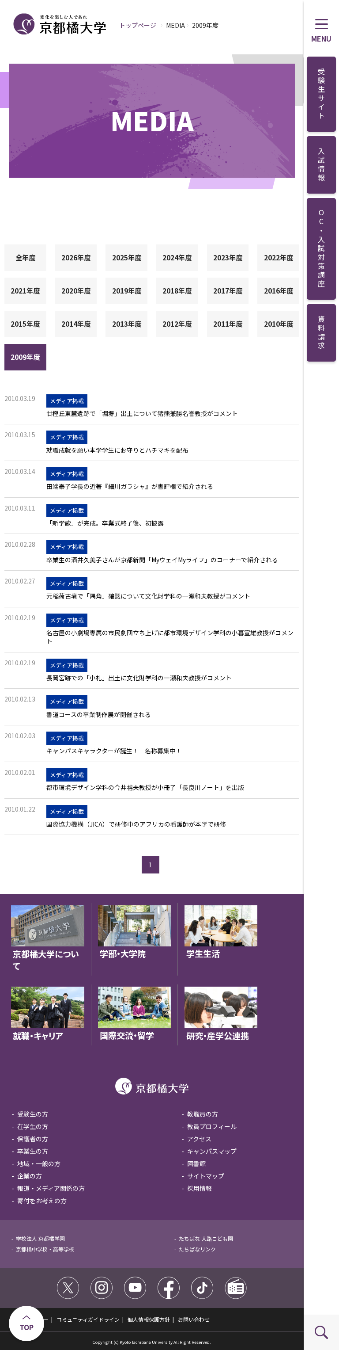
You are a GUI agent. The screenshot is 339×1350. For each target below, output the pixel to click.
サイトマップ (205, 1175)
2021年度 (25, 290)
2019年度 (126, 290)
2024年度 (177, 257)
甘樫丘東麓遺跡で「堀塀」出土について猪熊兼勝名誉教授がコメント (142, 413)
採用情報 (199, 1188)
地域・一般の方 (38, 1163)
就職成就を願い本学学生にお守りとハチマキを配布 (117, 450)
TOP (26, 1327)
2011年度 (227, 323)
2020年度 (75, 290)
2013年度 (126, 323)
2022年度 (278, 257)
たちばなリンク (197, 1249)
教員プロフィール (212, 1126)
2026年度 (75, 257)
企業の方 (29, 1175)
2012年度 (177, 323)
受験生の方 (32, 1114)
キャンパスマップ (212, 1151)
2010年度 (278, 323)
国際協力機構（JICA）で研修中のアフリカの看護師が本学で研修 (136, 824)
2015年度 (25, 323)
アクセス (199, 1138)
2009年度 (25, 357)
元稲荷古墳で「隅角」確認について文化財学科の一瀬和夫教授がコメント (148, 596)
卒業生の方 (32, 1151)
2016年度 (278, 290)
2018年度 (177, 290)
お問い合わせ (194, 1319)
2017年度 (227, 290)
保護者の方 (32, 1138)
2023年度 (227, 257)
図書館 (196, 1163)
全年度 (25, 257)
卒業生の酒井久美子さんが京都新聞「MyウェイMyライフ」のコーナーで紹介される (162, 560)
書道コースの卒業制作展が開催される (98, 714)
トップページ (137, 25)
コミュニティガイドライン (88, 1319)
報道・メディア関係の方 (51, 1188)
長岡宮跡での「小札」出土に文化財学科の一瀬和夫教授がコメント (139, 678)
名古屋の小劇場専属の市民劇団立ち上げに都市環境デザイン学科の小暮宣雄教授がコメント (170, 637)
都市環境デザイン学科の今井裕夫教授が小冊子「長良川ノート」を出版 (145, 787)
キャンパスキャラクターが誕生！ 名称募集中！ (114, 751)
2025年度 (126, 257)
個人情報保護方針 (149, 1319)
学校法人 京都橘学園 (40, 1238)
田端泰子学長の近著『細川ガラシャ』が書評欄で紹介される (129, 486)
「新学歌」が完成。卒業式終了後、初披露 (105, 523)
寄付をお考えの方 (42, 1200)
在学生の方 (32, 1126)
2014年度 (75, 323)
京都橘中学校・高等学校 (45, 1249)
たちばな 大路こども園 (206, 1238)
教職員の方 (202, 1114)
